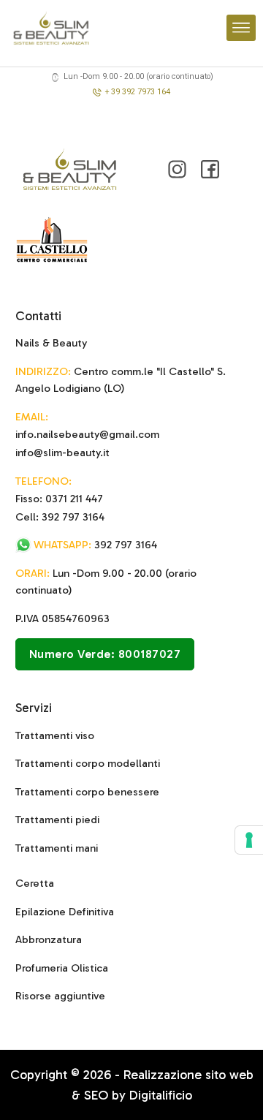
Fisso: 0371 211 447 (59, 498)
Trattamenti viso (54, 735)
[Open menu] (241, 28)
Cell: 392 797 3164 (59, 516)
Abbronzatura (48, 939)
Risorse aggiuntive (60, 995)
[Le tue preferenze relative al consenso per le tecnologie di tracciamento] (249, 840)
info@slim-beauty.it (62, 452)
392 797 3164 (95, 544)
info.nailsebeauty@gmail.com (87, 434)
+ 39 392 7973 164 (137, 92)
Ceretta (34, 883)
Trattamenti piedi (57, 819)
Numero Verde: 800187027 (105, 654)
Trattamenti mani (56, 848)
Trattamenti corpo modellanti (87, 763)
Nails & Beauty (51, 342)
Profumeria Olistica (61, 968)
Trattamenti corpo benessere (87, 791)
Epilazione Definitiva (64, 911)
